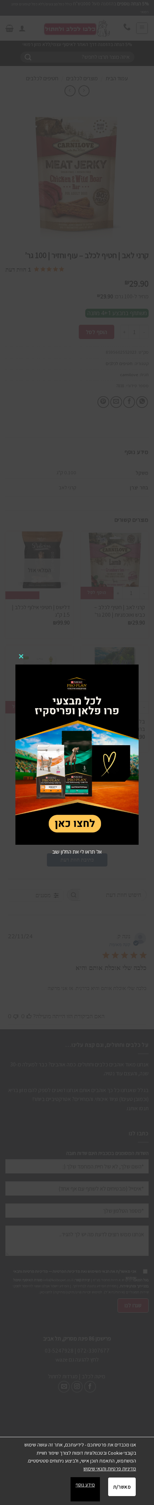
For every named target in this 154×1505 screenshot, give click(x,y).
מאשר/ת (122, 1487)
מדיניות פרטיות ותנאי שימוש (109, 1468)
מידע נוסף (85, 1484)
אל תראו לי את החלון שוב (77, 851)
